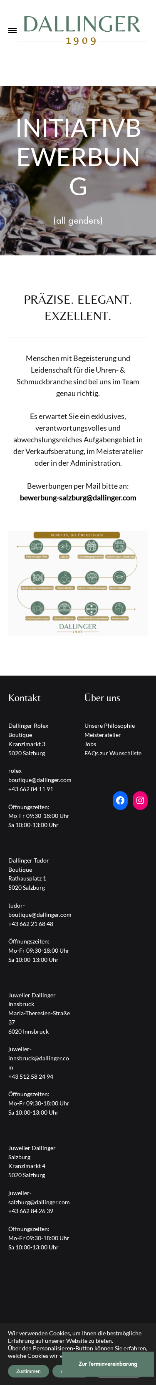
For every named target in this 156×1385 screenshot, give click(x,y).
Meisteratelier (102, 734)
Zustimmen (28, 1371)
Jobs (90, 743)
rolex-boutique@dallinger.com (40, 775)
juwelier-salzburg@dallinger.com (39, 1197)
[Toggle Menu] (12, 30)
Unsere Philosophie (109, 725)
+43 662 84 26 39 (30, 1210)
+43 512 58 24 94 (30, 1076)
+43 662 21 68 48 (30, 923)
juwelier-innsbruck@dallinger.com (38, 1058)
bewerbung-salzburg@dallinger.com (78, 497)
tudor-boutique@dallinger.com (40, 910)
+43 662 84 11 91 (30, 788)
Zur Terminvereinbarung (108, 1363)
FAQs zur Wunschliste (112, 753)
